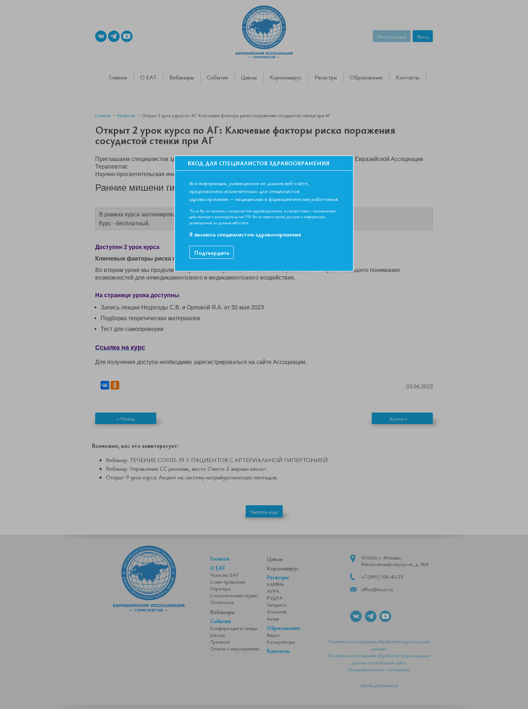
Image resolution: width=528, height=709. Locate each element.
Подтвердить (211, 253)
